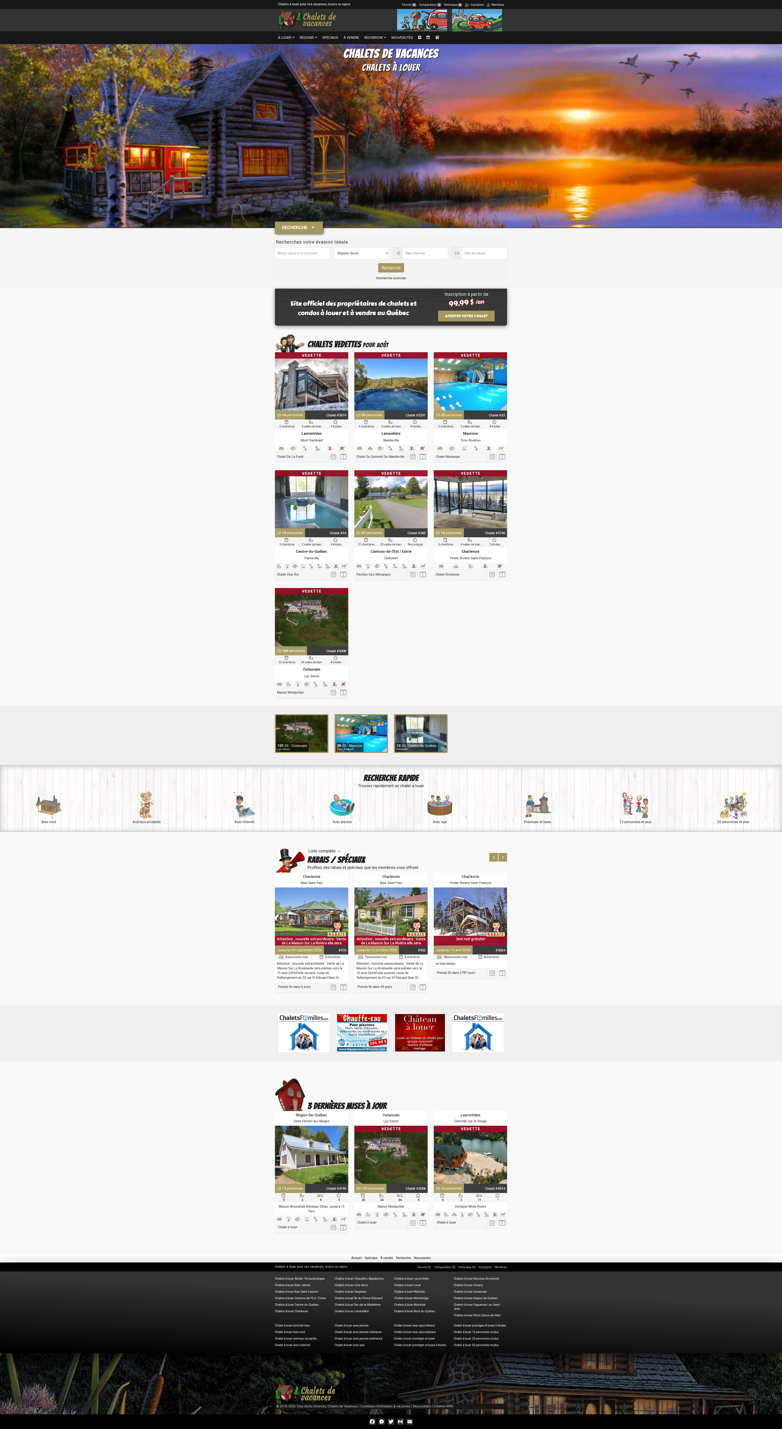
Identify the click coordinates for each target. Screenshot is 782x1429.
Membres (497, 4)
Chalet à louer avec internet (292, 1345)
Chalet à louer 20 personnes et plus (476, 1338)
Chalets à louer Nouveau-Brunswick (476, 1278)
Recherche (373, 37)
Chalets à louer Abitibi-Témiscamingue (300, 1278)
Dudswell (391, 558)
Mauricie (470, 433)
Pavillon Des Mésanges (373, 574)
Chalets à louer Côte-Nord (351, 1285)
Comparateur (429, 4)
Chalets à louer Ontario (468, 1285)
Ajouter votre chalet (466, 316)
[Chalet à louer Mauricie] (470, 381)
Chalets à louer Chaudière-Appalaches (359, 1278)
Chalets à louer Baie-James (292, 1285)
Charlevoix (470, 551)
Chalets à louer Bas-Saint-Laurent (296, 1291)
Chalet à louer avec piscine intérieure (358, 1332)
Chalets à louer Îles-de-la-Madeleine (358, 1304)
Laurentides (312, 433)
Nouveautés (402, 37)
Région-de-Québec (311, 1115)
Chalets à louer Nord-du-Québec (414, 1311)
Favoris (408, 4)
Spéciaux (330, 37)
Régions (307, 37)
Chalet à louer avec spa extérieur (415, 1332)
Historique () (467, 1267)
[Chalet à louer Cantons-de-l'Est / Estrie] (391, 499)
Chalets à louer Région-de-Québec (476, 1298)
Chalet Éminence (447, 574)
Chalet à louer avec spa (349, 1345)
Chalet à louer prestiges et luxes (414, 1338)
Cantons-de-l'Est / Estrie (391, 551)
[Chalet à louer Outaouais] (311, 617)
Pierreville (311, 558)
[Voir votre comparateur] (428, 37)
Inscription (477, 4)
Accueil (356, 1258)
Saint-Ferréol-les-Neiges (311, 1121)
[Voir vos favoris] (419, 37)
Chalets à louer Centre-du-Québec (297, 1304)
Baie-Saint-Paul (312, 883)
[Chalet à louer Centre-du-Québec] (311, 499)
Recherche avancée (391, 278)
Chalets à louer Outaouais (470, 1291)
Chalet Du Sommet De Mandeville (380, 457)
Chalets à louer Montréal (409, 1304)
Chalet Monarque (448, 457)
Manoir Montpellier (290, 692)
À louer (284, 37)
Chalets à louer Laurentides (411, 1278)
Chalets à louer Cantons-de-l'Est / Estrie (300, 1298)
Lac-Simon (311, 676)
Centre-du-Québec (311, 551)
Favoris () (424, 1267)
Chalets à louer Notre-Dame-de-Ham (477, 1315)
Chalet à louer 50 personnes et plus (476, 1345)
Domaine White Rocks (470, 1206)
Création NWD (444, 1406)
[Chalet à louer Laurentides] (311, 381)
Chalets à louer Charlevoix (291, 1311)
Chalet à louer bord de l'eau (292, 1325)
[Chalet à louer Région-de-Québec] (311, 1155)
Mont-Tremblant (311, 440)
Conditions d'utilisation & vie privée (385, 1406)
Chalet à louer (287, 1227)
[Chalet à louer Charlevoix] (470, 499)
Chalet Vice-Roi (288, 574)
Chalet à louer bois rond (290, 1332)
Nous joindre (422, 1406)
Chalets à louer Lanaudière (352, 1311)
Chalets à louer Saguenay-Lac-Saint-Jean (477, 1306)
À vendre (351, 37)
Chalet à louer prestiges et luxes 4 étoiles (420, 1345)
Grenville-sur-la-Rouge (470, 1121)
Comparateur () (445, 1267)
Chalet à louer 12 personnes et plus (476, 1332)
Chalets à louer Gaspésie (350, 1291)
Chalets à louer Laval (407, 1285)
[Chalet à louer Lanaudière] (391, 381)
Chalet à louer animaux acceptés (296, 1338)
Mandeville (391, 440)
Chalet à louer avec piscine (352, 1325)
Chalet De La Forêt (290, 457)
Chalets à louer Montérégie (411, 1298)
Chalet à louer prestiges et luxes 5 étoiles (480, 1325)
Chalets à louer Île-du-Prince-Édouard (358, 1298)
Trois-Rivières (470, 440)
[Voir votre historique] (437, 37)
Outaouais (311, 669)
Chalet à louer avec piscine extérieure (358, 1338)
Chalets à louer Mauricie (409, 1291)
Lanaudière (391, 433)
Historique (452, 4)
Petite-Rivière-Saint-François (470, 558)
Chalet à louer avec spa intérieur (414, 1325)
